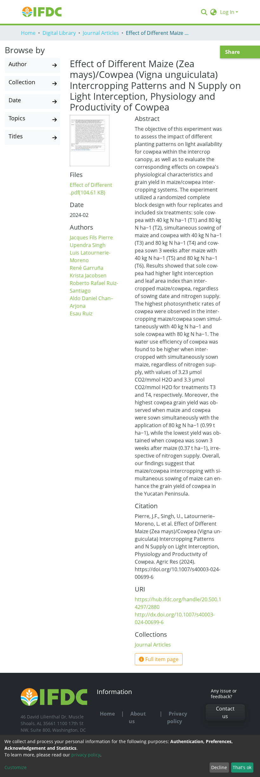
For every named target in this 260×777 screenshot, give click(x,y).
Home (28, 32)
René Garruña (86, 267)
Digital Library (59, 32)
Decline (219, 767)
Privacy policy (177, 717)
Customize (15, 767)
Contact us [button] (225, 712)
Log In (227, 12)
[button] (213, 12)
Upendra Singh (88, 245)
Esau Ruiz (81, 313)
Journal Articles (101, 32)
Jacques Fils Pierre (91, 237)
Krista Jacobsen (88, 275)
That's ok (242, 767)
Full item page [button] (161, 659)
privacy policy (85, 755)
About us (137, 717)
